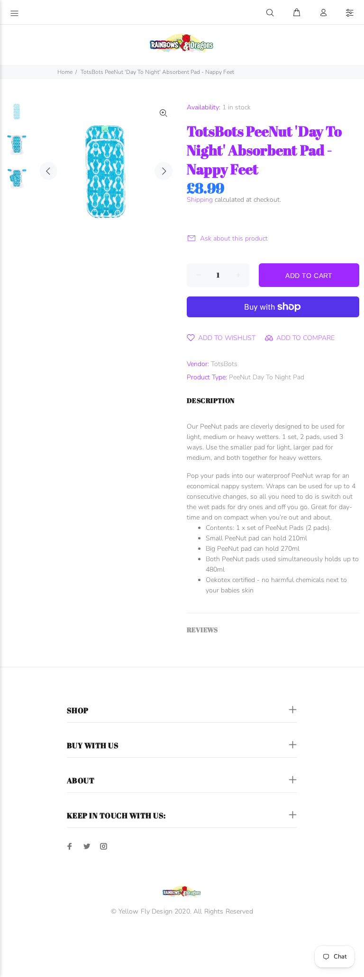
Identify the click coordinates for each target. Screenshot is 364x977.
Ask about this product (234, 238)
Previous (48, 171)
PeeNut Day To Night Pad (266, 377)
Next (164, 171)
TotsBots (224, 363)
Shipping (200, 199)
